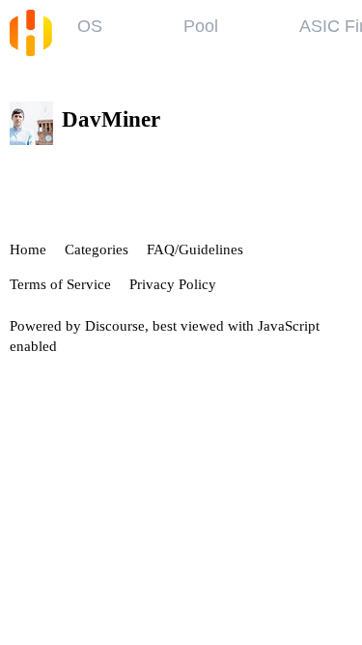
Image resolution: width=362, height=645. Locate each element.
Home (28, 249)
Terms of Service (60, 284)
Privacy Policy (172, 284)
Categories (96, 249)
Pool (200, 26)
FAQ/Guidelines (195, 249)
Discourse (115, 326)
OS (89, 26)
